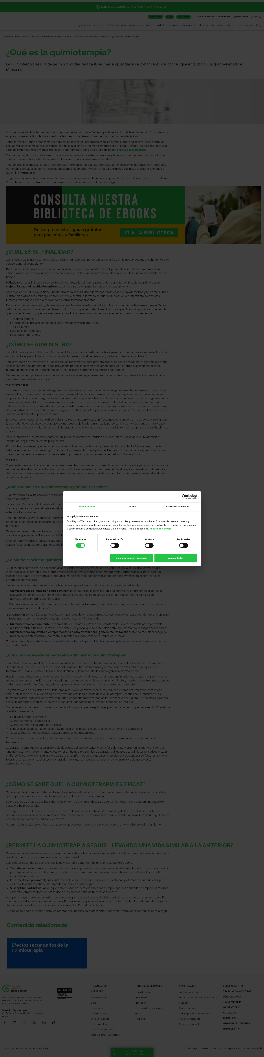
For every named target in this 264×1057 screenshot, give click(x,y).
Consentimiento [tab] (86, 506)
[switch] (114, 545)
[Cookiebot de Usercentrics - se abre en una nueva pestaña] (184, 496)
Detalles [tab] (132, 506)
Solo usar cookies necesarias (131, 558)
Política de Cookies (160, 528)
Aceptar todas (175, 558)
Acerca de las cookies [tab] (178, 506)
